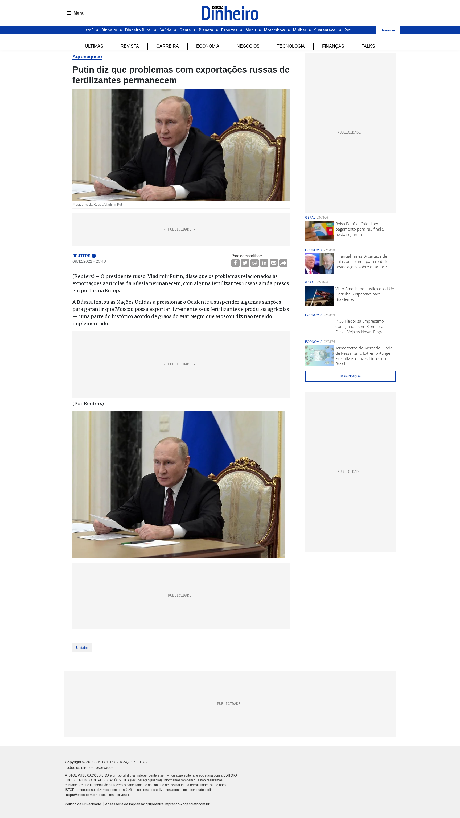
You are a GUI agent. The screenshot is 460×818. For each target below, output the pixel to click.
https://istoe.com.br (81, 795)
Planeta (206, 30)
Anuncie (388, 30)
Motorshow (274, 30)
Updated (82, 648)
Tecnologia (291, 46)
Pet (347, 30)
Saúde (165, 30)
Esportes (229, 30)
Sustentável (325, 30)
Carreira (167, 46)
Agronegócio (87, 56)
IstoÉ (88, 30)
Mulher (299, 30)
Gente (185, 30)
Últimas (94, 46)
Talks (368, 46)
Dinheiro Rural (138, 30)
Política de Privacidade (83, 804)
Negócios (248, 46)
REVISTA (130, 46)
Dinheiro (109, 30)
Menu (250, 30)
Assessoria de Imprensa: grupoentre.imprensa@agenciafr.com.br (157, 804)
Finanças (333, 46)
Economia (207, 46)
